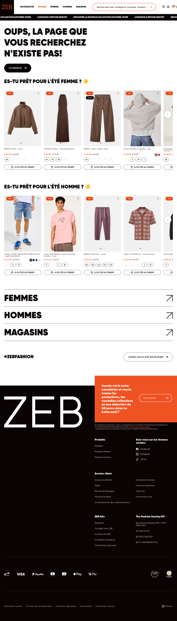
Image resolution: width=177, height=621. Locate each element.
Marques (81, 7)
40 (92, 265)
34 (47, 159)
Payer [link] (97, 485)
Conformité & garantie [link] (105, 545)
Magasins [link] (99, 523)
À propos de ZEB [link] (103, 534)
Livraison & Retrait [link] (103, 480)
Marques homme (103, 457)
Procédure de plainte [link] (105, 540)
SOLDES (42, 7)
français (169, 606)
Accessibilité (86, 606)
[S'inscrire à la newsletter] (167, 398)
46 (111, 265)
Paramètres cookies (105, 606)
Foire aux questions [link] (145, 485)
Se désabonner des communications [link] (112, 502)
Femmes (54, 7)
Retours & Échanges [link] (104, 491)
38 (59, 159)
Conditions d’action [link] (145, 480)
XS (7, 159)
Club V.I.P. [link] (140, 491)
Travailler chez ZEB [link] (103, 528)
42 (99, 265)
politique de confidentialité (139, 427)
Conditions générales (66, 606)
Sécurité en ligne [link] (103, 496)
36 (53, 159)
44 (105, 265)
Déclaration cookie (13, 606)
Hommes (67, 7)
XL (65, 265)
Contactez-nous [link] (144, 496)
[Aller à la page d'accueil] (7, 7)
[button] (9, 114)
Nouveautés (27, 7)
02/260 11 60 (142, 531)
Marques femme (102, 451)
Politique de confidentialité (39, 606)
